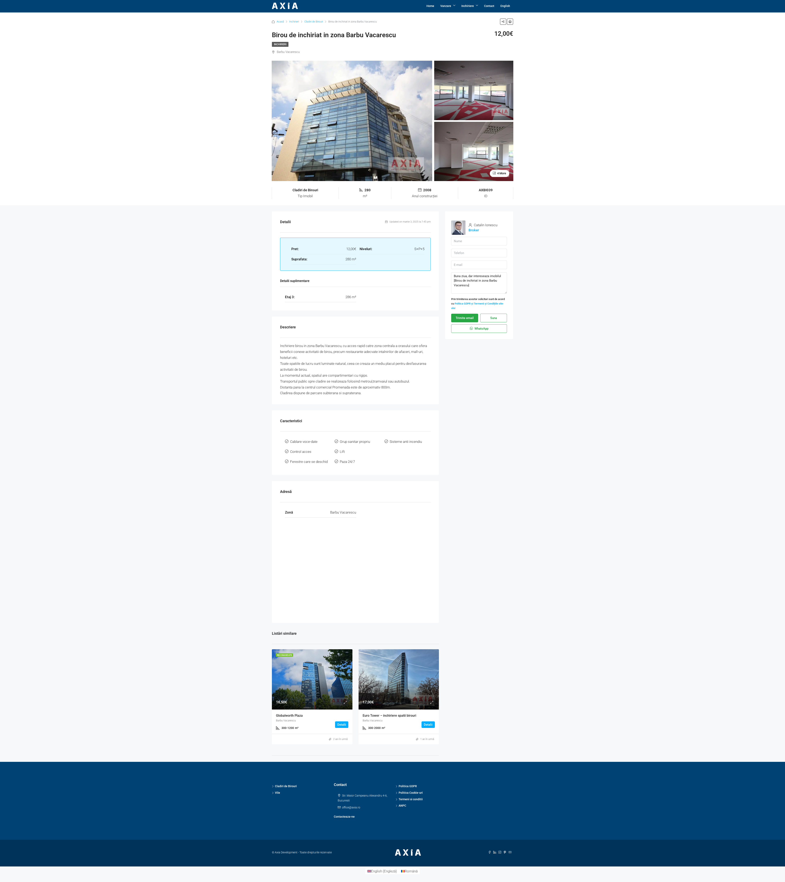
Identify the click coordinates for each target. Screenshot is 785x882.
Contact (489, 6)
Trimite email (465, 318)
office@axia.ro (351, 807)
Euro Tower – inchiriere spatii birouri (389, 715)
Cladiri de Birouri (313, 21)
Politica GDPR (408, 786)
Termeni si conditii (411, 799)
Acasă (280, 21)
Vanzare (445, 6)
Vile (277, 792)
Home (430, 6)
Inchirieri (294, 21)
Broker (474, 230)
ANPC (402, 805)
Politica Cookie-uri (411, 792)
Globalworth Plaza (289, 715)
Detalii (341, 724)
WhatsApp (481, 328)
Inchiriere (467, 6)
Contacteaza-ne (344, 816)
